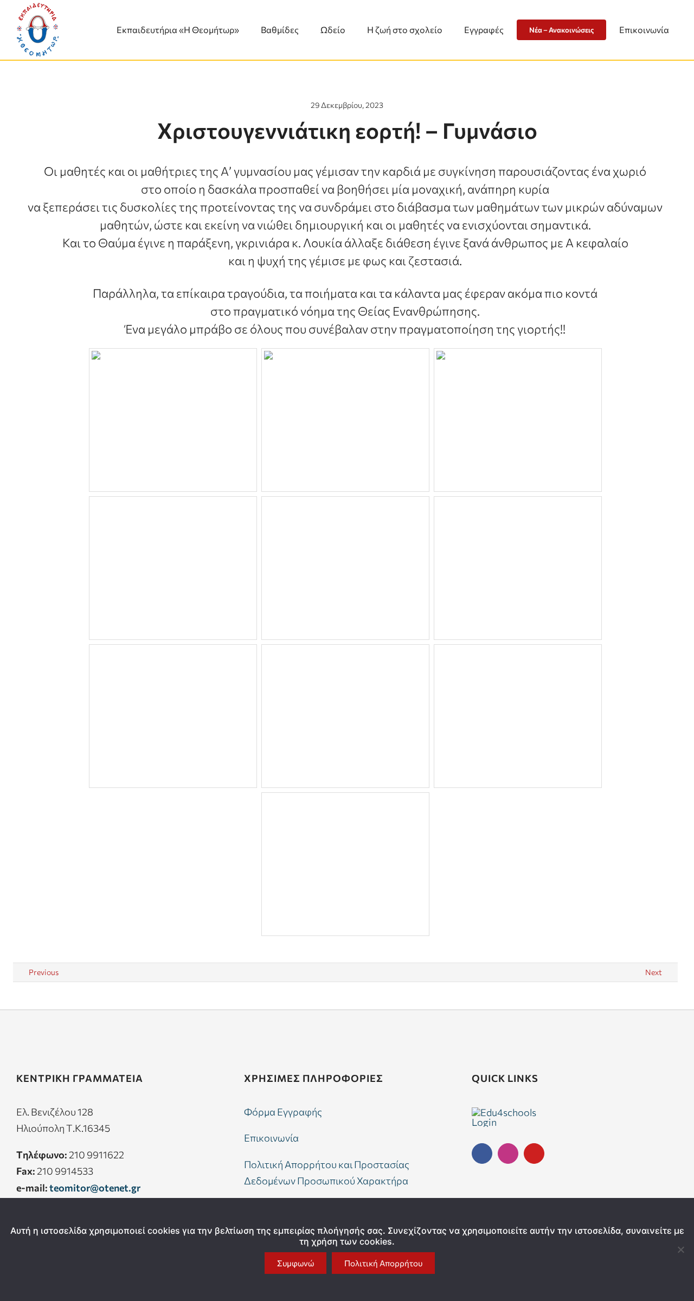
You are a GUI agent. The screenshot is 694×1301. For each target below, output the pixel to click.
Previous (44, 972)
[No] (680, 1249)
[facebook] (482, 1153)
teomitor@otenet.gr (94, 1188)
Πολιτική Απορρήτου (383, 1263)
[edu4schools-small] (504, 1112)
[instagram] (508, 1153)
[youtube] (534, 1153)
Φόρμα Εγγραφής (283, 1112)
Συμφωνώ (295, 1263)
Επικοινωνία (271, 1138)
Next (653, 972)
